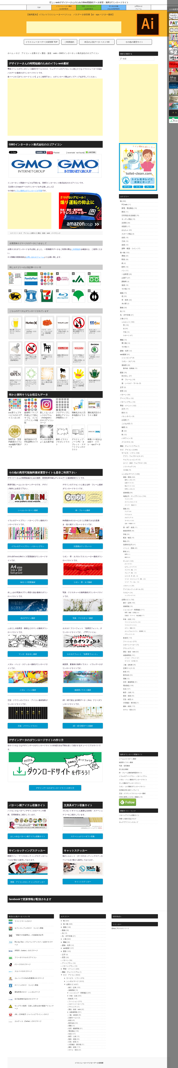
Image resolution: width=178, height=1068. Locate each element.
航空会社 (126, 675)
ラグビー (126, 592)
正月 (123, 408)
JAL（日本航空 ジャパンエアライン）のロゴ (32, 1014)
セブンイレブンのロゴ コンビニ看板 (29, 928)
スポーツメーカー (129, 645)
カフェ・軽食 (129, 628)
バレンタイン (127, 416)
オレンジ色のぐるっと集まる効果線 (46, 382)
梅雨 (123, 427)
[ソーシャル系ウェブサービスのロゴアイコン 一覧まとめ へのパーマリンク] (14, 410)
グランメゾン (129, 634)
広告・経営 (127, 699)
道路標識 (126, 492)
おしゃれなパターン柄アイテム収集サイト (27, 836)
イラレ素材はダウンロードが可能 (28, 190)
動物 (121, 307)
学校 (124, 534)
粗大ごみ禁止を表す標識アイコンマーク (78, 331)
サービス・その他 (130, 661)
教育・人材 (127, 692)
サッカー (126, 561)
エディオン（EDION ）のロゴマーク (94, 331)
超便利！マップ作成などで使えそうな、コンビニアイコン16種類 (31, 417)
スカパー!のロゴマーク (23, 971)
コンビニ (127, 499)
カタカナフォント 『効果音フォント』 (83, 654)
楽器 (123, 244)
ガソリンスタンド (130, 502)
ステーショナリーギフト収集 (83, 836)
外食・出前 (127, 619)
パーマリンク (55, 233)
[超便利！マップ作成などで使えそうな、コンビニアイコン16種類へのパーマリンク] (30, 410)
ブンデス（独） (129, 570)
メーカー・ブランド (130, 658)
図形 (121, 372)
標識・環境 (127, 477)
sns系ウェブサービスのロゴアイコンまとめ (15, 415)
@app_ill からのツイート (120, 928)
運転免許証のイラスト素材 (94, 413)
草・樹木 (125, 300)
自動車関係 (127, 655)
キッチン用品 (127, 219)
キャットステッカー (83, 881)
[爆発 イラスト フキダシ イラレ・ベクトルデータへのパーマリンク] (62, 436)
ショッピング (127, 357)
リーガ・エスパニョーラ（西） (134, 579)
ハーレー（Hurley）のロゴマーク (30, 331)
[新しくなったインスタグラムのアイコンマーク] (46, 410)
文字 (121, 387)
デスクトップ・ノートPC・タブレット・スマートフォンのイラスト (78, 444)
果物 (123, 255)
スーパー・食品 (129, 505)
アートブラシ (125, 398)
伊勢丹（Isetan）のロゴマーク (26, 950)
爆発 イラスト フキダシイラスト (63, 442)
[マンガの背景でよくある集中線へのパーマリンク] (46, 436)
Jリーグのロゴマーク (23, 964)
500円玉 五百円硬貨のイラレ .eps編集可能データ (15, 443)
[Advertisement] (73, 27)
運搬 (124, 678)
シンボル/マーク (128, 474)
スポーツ (126, 335)
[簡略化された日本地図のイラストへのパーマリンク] (78, 410)
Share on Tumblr (41, 152)
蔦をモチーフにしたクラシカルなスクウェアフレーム (30, 383)
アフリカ (127, 514)
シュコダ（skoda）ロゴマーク (94, 356)
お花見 (124, 420)
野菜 (123, 259)
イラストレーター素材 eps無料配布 (64, 7)
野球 (124, 551)
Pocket (56, 152)
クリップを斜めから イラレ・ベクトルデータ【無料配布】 (15, 357)
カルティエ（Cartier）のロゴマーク (28, 1021)
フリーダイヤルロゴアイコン (26, 957)
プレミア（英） (129, 573)
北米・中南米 (129, 523)
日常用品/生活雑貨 (129, 215)
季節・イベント (126, 405)
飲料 (123, 267)
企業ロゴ (33, 233)
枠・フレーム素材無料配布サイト (130, 772)
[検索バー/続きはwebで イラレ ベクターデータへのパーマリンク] (94, 436)
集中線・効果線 (128, 368)
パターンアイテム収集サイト (129, 815)
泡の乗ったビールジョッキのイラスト (15, 331)
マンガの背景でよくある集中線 (47, 440)
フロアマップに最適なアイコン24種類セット (63, 415)
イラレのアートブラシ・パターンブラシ (27, 546)
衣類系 (124, 226)
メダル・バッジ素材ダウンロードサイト (133, 779)
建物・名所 (124, 350)
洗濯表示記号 (128, 544)
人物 (121, 318)
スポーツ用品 (127, 234)
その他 (124, 288)
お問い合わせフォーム (35, 257)
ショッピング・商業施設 (131, 609)
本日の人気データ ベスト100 (96, 41)
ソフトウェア (128, 466)
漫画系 (124, 365)
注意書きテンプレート (83, 546)
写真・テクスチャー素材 (83, 618)
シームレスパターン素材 (28, 510)
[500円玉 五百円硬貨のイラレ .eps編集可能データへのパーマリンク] (14, 436)
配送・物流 (127, 537)
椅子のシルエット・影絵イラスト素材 (46, 356)
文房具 (124, 222)
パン (123, 270)
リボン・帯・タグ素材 (83, 582)
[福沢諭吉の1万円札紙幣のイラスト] (30, 436)
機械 (121, 339)
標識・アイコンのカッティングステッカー (27, 881)
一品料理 (125, 274)
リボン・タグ (127, 361)
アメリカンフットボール (131, 589)
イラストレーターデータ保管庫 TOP (41, 41)
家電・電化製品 (127, 208)
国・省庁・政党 (128, 527)
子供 (124, 332)
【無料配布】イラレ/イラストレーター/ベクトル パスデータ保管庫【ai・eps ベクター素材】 (70, 14)
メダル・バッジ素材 (28, 690)
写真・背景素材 (124, 765)
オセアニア (128, 517)
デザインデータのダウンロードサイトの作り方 (55, 788)
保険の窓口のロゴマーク (62, 356)
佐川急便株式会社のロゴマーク (26, 999)
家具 (123, 211)
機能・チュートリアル (128, 446)
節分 (123, 412)
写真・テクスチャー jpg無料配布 (89, 7)
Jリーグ (127, 564)
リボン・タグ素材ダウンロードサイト (132, 786)
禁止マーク (128, 486)
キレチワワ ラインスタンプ (128, 822)
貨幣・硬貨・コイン (129, 248)
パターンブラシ (126, 402)
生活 (124, 689)
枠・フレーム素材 (82, 510)
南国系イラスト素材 (83, 690)
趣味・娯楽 (127, 706)
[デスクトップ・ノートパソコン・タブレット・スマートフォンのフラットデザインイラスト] (78, 436)
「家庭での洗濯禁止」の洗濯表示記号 (29, 935)
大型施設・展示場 (129, 702)
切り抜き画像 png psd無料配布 (114, 7)
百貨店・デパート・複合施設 (133, 615)
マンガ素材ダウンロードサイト (130, 783)
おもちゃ (125, 230)
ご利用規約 (69, 41)
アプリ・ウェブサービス (131, 456)
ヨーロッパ (128, 520)
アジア (127, 511)
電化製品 (126, 685)
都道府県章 (127, 530)
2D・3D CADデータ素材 (83, 725)
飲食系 (125, 638)
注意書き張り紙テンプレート (129, 790)
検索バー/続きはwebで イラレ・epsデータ (95, 442)
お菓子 (124, 277)
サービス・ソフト (128, 453)
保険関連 (126, 606)
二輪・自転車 (128, 665)
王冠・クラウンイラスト (28, 725)
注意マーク (128, 483)
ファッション (128, 641)
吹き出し (125, 375)
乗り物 (124, 343)
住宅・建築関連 (128, 682)
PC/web (124, 204)
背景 (121, 391)
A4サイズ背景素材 (27, 582)
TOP (39, 7)
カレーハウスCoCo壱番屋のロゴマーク (29, 978)
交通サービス (128, 668)
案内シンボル (129, 480)
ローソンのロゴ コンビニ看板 (27, 985)
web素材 (123, 354)
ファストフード (129, 625)
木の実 (124, 303)
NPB (126, 554)
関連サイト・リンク (128, 811)
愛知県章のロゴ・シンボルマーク (27, 992)
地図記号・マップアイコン (132, 496)
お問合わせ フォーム (138, 7)
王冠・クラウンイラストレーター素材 (132, 793)
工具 (123, 241)
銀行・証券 (127, 603)
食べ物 (122, 252)
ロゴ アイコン (24, 233)
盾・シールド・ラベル (130, 383)
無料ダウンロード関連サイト (131, 754)
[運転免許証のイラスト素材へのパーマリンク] (94, 410)
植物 (121, 293)
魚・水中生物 (125, 315)
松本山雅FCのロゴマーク (94, 381)
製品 (124, 541)
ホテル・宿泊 (128, 709)
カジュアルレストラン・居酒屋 (134, 631)
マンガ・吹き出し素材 (28, 654)
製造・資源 (127, 696)
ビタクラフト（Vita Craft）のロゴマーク (62, 331)
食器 (123, 285)
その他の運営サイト (134, 41)
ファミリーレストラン (131, 622)
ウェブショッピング (130, 459)
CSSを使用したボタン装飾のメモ (131, 797)
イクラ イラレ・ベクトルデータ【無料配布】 (46, 332)
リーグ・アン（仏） (130, 582)
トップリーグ (129, 595)
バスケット (127, 585)
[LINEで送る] (90, 152)
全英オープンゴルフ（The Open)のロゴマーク (15, 383)
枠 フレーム (127, 379)
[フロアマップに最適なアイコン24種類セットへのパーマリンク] (62, 410)
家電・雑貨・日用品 (130, 612)
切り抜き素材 (123, 769)
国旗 (124, 508)
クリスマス (126, 442)
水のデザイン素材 (27, 618)
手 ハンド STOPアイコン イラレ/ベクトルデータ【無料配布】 (80, 383)
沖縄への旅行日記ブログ (127, 818)
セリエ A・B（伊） (130, 576)
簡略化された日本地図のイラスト (78, 415)
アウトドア (127, 648)
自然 (123, 237)
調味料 (124, 281)
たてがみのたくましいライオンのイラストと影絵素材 (62, 383)
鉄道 (124, 671)
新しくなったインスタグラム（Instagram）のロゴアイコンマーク (47, 417)
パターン (123, 394)
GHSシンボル (129, 489)
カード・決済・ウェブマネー (133, 463)
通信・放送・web (44, 233)
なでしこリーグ (129, 567)
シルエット (126, 322)
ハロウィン (126, 438)
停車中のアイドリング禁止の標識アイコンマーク (30, 357)
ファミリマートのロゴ (23, 921)
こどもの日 (126, 423)
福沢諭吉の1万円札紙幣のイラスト (31, 442)
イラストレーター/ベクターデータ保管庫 (89, 1063)
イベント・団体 (128, 548)
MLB (126, 557)
